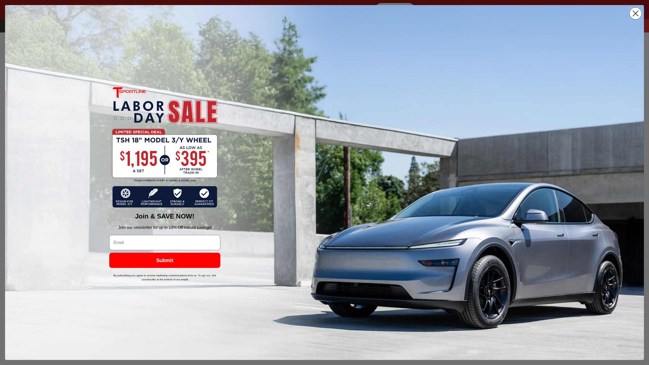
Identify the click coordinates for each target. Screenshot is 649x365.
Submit (164, 260)
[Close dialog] (635, 13)
